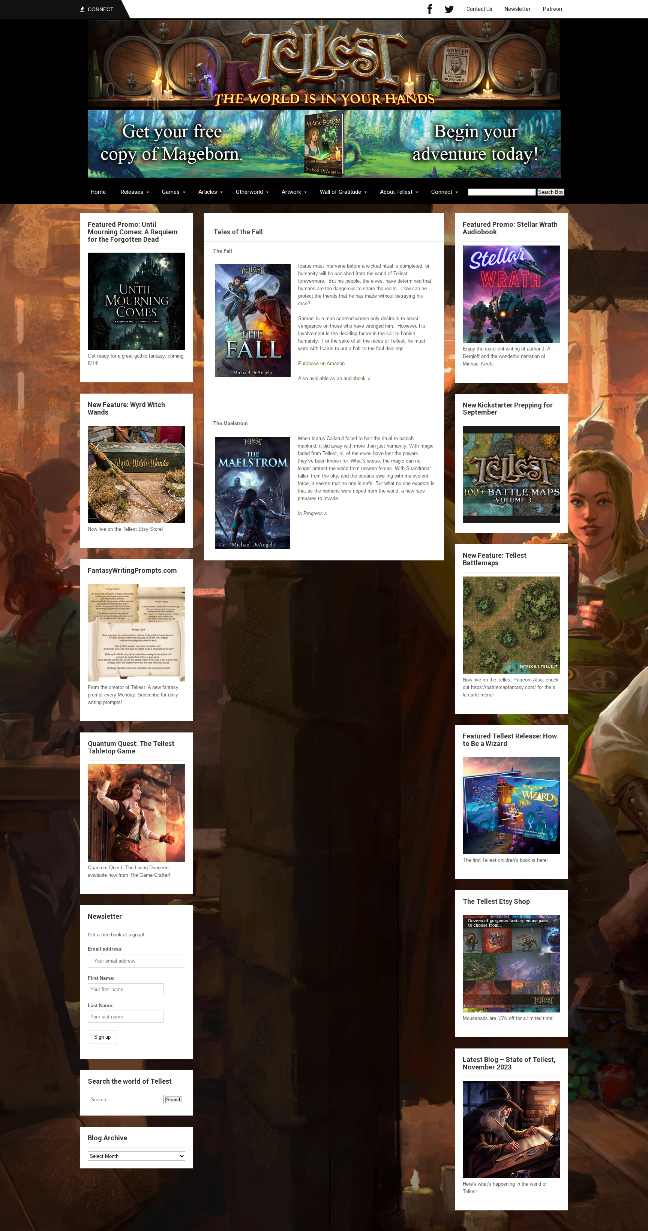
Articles (207, 192)
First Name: (101, 978)
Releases (132, 192)
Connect (441, 192)
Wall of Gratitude (340, 192)
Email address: (105, 949)
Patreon (552, 9)
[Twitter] (449, 9)
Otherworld (249, 192)
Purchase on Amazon (321, 363)
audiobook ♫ (357, 378)
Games (171, 192)
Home (98, 192)
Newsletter (518, 9)
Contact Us (479, 9)
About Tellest (396, 192)
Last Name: (101, 1005)
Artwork (291, 192)
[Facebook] (430, 9)
